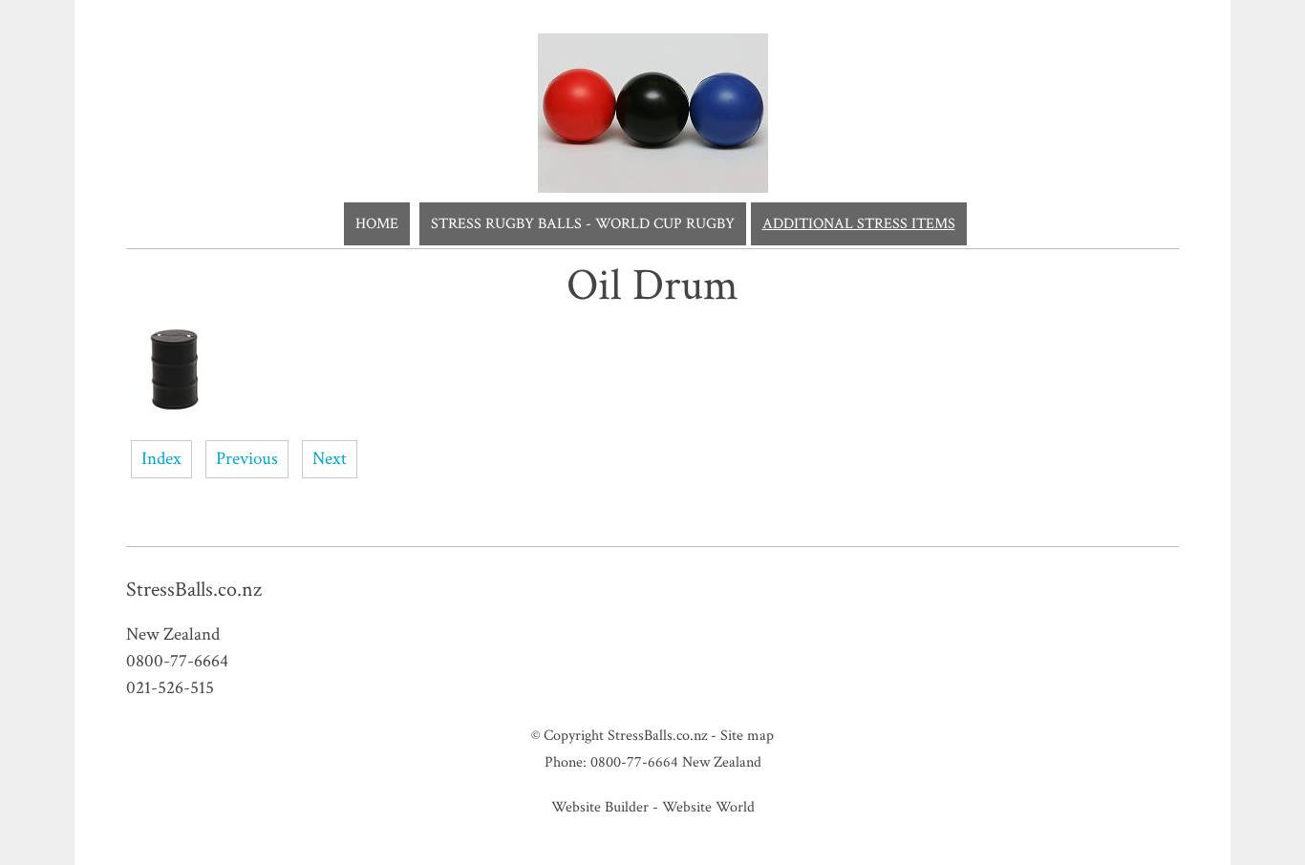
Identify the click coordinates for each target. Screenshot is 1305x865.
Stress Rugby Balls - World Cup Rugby (583, 224)
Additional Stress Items (858, 224)
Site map (747, 735)
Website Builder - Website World (653, 806)
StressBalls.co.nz (657, 735)
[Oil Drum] (174, 412)
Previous (247, 459)
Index (161, 459)
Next (329, 459)
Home (376, 224)
